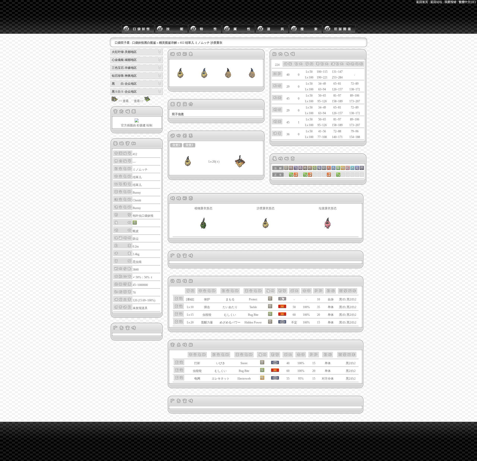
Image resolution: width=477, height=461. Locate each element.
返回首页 (422, 2)
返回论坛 (436, 2)
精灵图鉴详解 (168, 42)
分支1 (176, 145)
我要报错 (450, 2)
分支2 (189, 145)
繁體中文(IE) (467, 2)
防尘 (136, 239)
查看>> (138, 101)
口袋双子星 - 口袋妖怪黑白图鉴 (135, 42)
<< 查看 (124, 101)
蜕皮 (136, 231)
